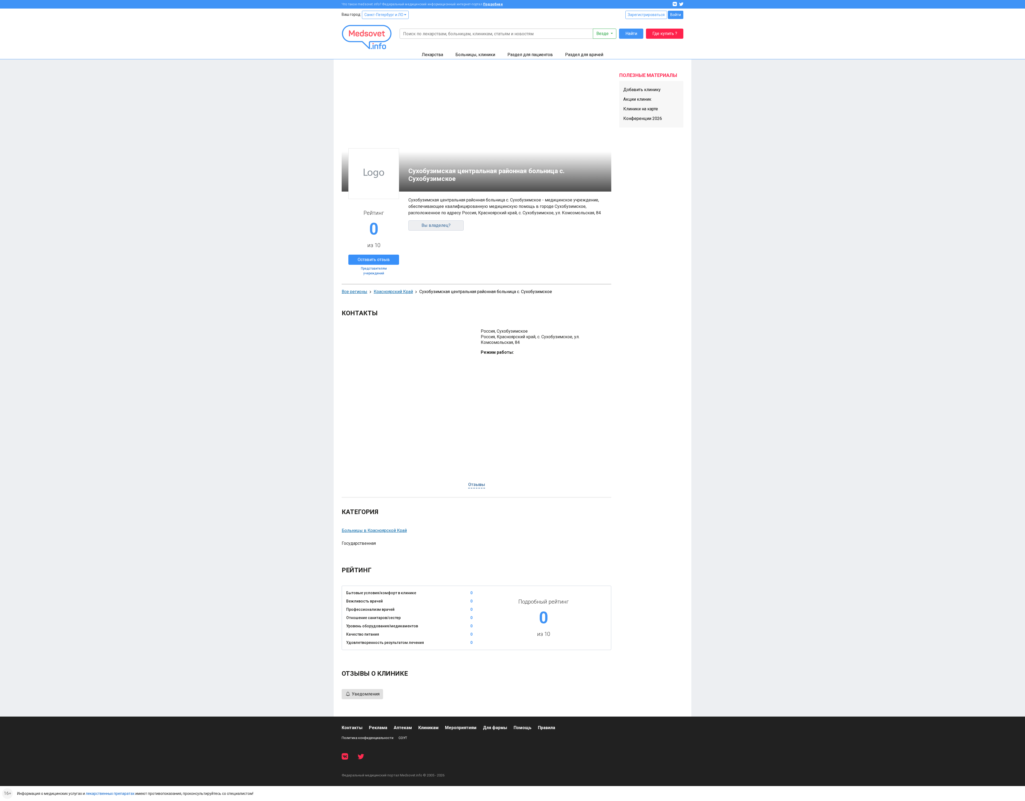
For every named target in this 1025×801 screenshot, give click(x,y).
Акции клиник (637, 99)
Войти (675, 15)
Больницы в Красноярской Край (374, 530)
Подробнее (493, 4)
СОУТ (403, 738)
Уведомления (365, 694)
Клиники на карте (640, 108)
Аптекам (403, 727)
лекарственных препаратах (110, 793)
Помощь (522, 727)
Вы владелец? (436, 225)
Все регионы (354, 291)
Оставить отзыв (374, 259)
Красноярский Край (393, 291)
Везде (603, 33)
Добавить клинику (642, 89)
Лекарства (432, 54)
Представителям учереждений (374, 271)
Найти (631, 33)
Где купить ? (664, 33)
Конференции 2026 (642, 118)
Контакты (352, 727)
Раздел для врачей (584, 54)
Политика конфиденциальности (367, 738)
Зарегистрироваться (646, 15)
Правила (546, 727)
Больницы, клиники (475, 54)
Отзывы (476, 484)
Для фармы (495, 727)
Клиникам (428, 727)
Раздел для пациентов (530, 54)
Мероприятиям (460, 727)
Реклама (378, 727)
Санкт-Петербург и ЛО (384, 15)
